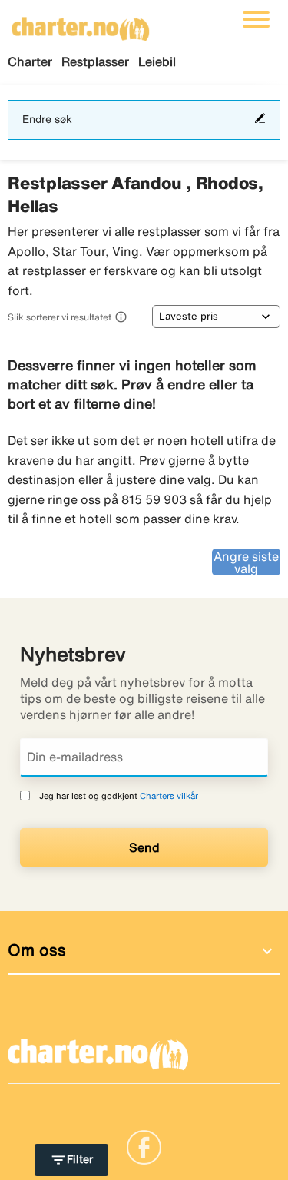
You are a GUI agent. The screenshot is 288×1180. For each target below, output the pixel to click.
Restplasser (95, 61)
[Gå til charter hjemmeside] (81, 24)
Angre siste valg (246, 562)
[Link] (144, 1146)
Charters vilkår (169, 795)
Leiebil (157, 61)
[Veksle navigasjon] (256, 19)
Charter (30, 61)
